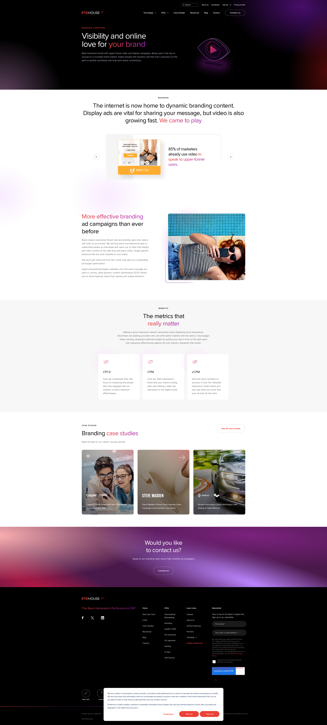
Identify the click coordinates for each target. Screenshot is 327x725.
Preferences (168, 714)
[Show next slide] (231, 157)
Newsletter (216, 5)
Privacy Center (239, 5)
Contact (146, 643)
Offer (163, 13)
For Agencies (170, 640)
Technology (148, 13)
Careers (216, 13)
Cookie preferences (195, 643)
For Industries (170, 635)
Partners (190, 631)
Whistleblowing (87, 719)
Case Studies (179, 13)
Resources (194, 13)
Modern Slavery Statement (91, 714)
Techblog (190, 637)
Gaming (168, 646)
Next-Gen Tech (149, 614)
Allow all (189, 714)
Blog (206, 13)
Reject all (209, 714)
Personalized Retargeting (170, 615)
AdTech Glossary (194, 626)
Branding (168, 623)
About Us (205, 5)
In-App (167, 652)
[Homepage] (92, 13)
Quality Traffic (170, 629)
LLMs (145, 620)
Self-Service (170, 658)
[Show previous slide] (96, 157)
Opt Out (225, 5)
